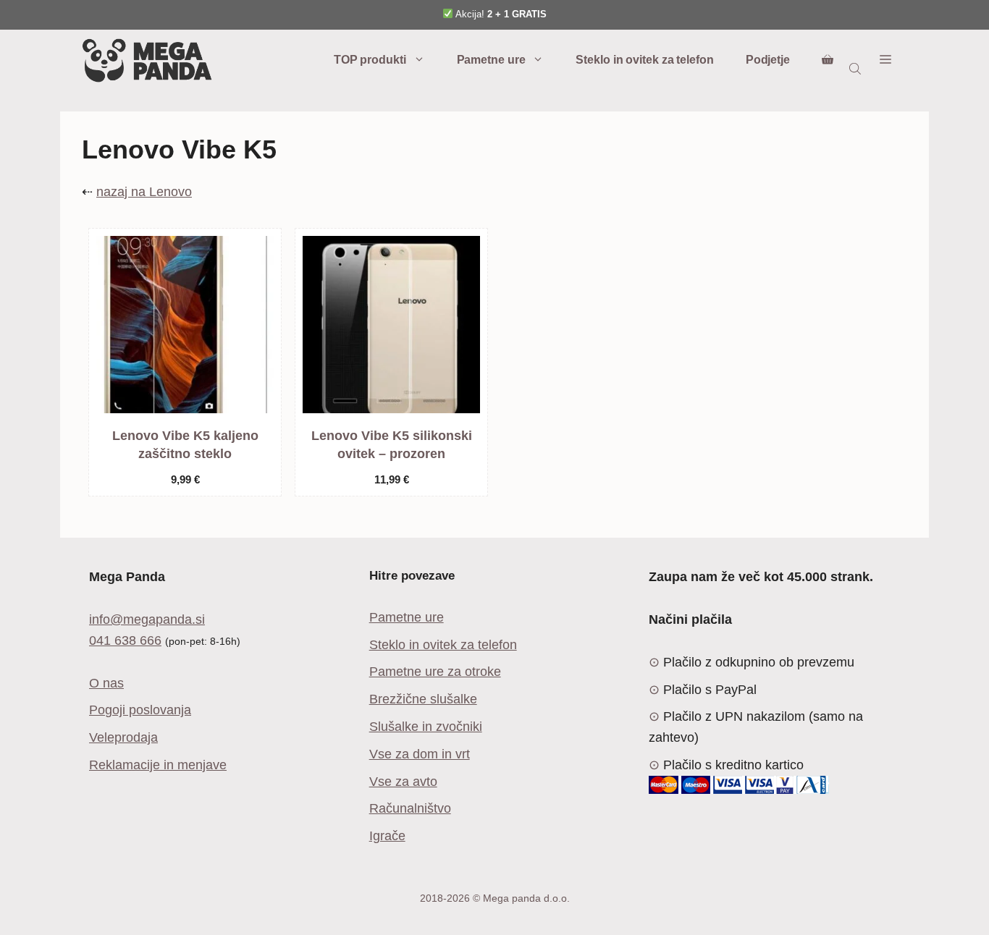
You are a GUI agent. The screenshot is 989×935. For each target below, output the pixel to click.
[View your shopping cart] (827, 60)
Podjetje (768, 60)
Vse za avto (403, 781)
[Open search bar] (856, 68)
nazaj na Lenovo (144, 192)
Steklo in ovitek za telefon (644, 60)
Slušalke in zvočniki (425, 726)
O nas (106, 683)
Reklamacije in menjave (158, 765)
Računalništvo (410, 808)
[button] (885, 60)
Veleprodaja (123, 737)
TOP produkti (370, 60)
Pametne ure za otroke (435, 671)
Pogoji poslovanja (140, 710)
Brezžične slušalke (423, 699)
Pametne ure (491, 60)
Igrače (387, 836)
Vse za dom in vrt (419, 754)
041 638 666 (125, 640)
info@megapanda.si (147, 619)
